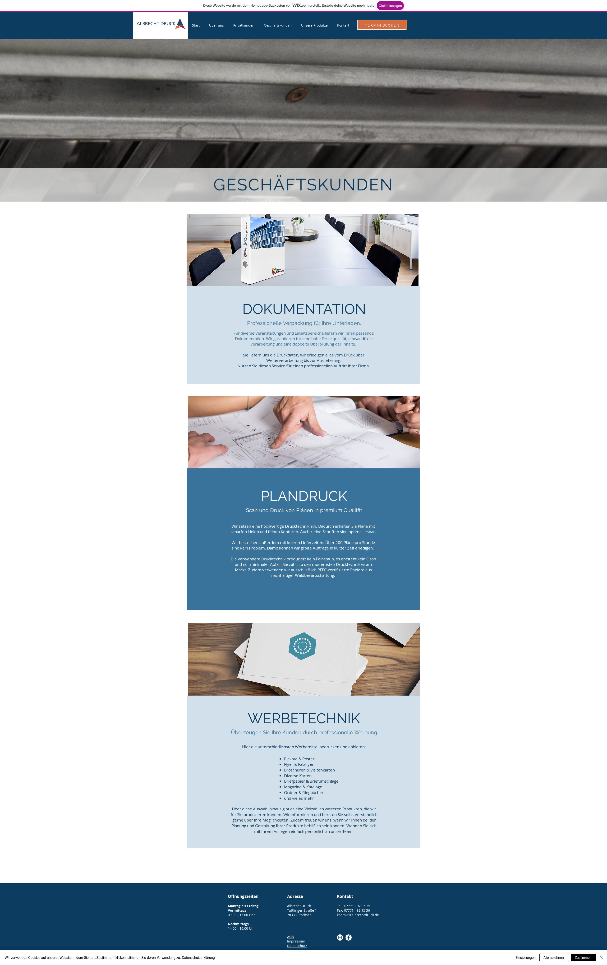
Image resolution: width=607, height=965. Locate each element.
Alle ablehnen (553, 957)
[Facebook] (348, 937)
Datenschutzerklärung (198, 957)
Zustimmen (583, 957)
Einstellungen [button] (525, 957)
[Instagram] (340, 937)
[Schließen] (601, 957)
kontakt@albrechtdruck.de (358, 915)
